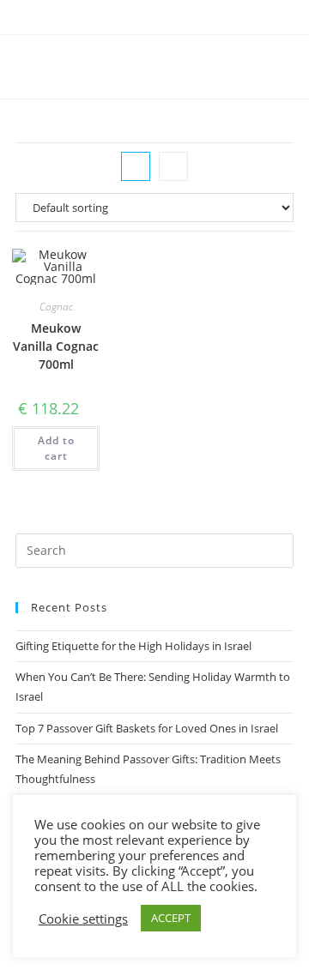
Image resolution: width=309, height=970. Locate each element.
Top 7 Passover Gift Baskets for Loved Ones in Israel (146, 728)
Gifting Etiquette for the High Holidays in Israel (133, 646)
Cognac (56, 306)
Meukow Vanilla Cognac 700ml (56, 346)
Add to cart (56, 448)
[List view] (173, 166)
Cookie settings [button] (83, 918)
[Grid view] (135, 166)
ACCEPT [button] (171, 917)
